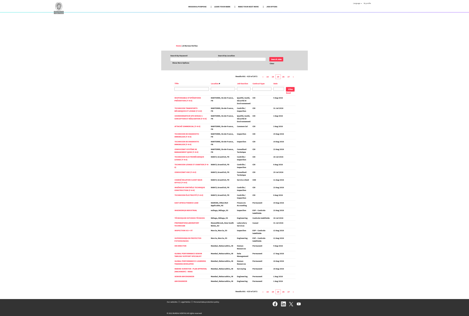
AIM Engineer (181, 281)
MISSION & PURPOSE (197, 6)
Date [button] (275, 83)
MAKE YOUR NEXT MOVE (248, 6)
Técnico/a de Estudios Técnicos (190, 218)
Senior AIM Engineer (184, 276)
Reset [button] (288, 93)
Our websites (172, 302)
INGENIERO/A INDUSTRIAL (186, 210)
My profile (367, 3)
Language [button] (357, 3)
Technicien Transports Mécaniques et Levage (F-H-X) (188, 109)
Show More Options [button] (180, 63)
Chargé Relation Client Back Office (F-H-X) (188, 181)
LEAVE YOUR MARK (222, 6)
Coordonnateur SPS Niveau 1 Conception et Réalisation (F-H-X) (190, 117)
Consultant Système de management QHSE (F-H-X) (186, 150)
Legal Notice (186, 302)
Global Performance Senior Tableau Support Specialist (188, 254)
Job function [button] (242, 83)
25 (278, 76)
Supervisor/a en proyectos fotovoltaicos (187, 239)
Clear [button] (272, 63)
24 (273, 76)
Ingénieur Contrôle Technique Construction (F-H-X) (189, 188)
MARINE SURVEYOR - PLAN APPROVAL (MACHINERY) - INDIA (190, 270)
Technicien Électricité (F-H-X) (189, 195)
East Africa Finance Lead (186, 203)
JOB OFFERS (271, 6)
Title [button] (177, 83)
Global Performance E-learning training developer (190, 262)
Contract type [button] (259, 83)
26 (283, 76)
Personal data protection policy (206, 302)
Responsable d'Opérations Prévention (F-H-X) (187, 99)
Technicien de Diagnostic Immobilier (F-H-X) (186, 135)
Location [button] (215, 83)
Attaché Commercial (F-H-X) (187, 126)
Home (178, 45)
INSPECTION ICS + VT (184, 230)
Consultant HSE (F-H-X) (185, 172)
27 (289, 76)
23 (267, 76)
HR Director (180, 246)
